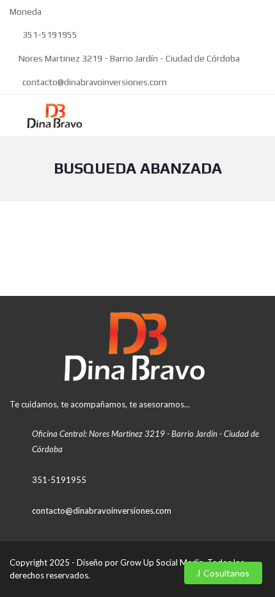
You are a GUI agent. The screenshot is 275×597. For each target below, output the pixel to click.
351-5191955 (48, 34)
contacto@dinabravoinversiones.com (93, 82)
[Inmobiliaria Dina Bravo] (51, 115)
